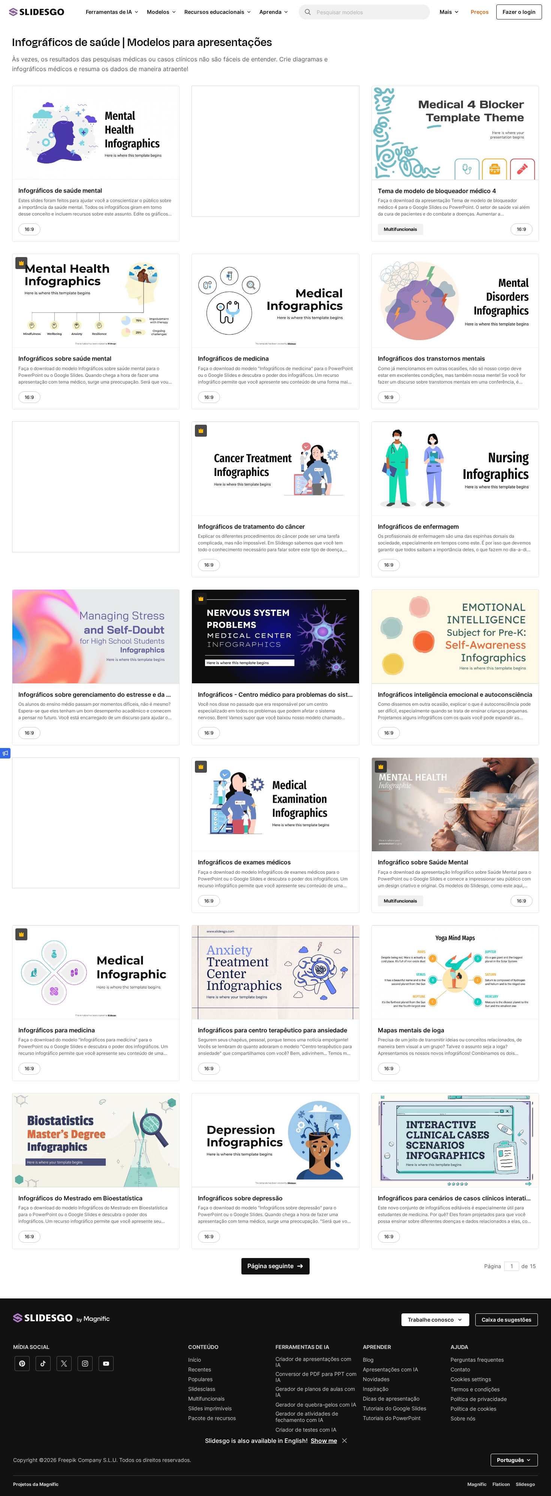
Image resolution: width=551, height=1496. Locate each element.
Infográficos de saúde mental (60, 190)
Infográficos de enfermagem (418, 526)
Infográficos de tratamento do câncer (251, 526)
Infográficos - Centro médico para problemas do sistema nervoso (275, 694)
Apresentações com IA (390, 1370)
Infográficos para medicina (56, 1030)
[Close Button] (344, 1441)
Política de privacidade (479, 1399)
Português (510, 1460)
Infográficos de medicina (233, 358)
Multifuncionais (206, 1399)
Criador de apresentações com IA (313, 1362)
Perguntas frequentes (477, 1360)
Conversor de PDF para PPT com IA (316, 1377)
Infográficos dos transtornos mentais (431, 358)
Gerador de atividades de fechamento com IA (307, 1417)
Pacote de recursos (212, 1418)
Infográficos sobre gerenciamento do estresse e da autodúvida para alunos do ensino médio (95, 694)
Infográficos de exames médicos (244, 862)
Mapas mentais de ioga (411, 1030)
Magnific (477, 1484)
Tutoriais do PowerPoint (392, 1418)
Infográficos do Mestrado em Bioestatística (80, 1197)
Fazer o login (519, 12)
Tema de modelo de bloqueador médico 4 (437, 190)
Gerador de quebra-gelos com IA (316, 1405)
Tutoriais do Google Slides (394, 1408)
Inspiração (375, 1389)
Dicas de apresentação (391, 1399)
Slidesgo (525, 1484)
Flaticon (501, 1484)
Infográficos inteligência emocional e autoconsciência (455, 694)
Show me (324, 1440)
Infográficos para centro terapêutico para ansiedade (272, 1030)
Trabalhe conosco (431, 1319)
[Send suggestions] (5, 753)
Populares (200, 1379)
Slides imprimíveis (210, 1408)
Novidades (376, 1379)
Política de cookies (473, 1409)
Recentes (199, 1370)
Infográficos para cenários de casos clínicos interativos (455, 1197)
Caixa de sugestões (507, 1319)
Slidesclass (201, 1389)
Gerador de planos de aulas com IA (315, 1392)
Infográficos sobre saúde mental (64, 358)
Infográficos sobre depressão (240, 1197)
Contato (460, 1370)
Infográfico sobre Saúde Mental (423, 862)
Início (194, 1360)
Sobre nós (463, 1419)
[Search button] (308, 11)
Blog (368, 1360)
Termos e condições (475, 1389)
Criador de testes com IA (306, 1430)
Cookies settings (471, 1379)
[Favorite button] (155, 95)
